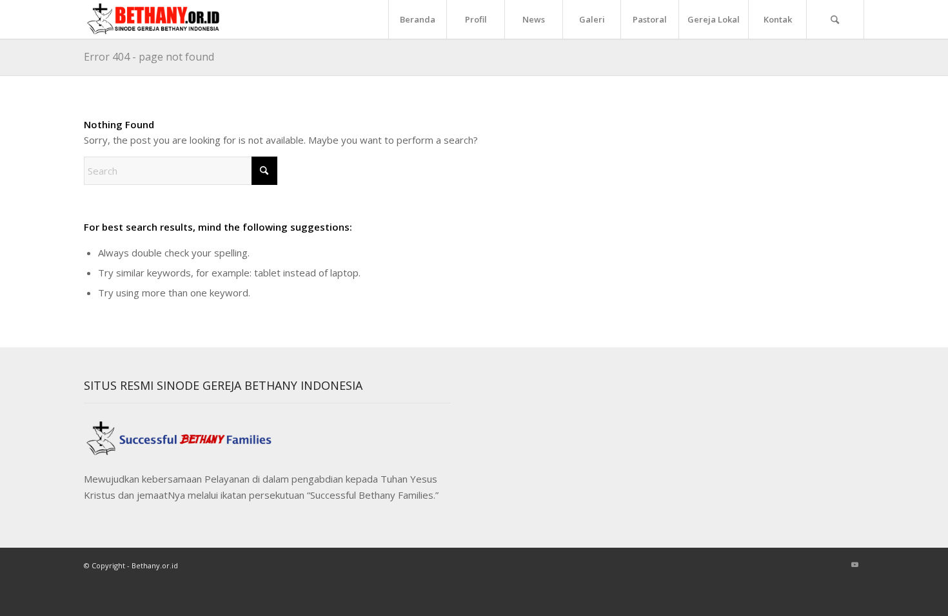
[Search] (835, 19)
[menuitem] (417, 19)
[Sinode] (157, 19)
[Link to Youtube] (854, 564)
